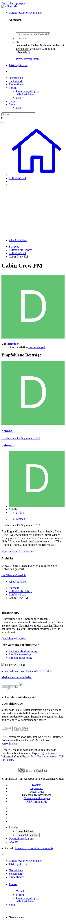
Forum (12, 87)
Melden (20, 518)
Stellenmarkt (16, 81)
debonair (13, 343)
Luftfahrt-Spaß (36, 347)
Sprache (13, 827)
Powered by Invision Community (34, 848)
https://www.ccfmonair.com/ (17, 551)
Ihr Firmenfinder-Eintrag (23, 651)
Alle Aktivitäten (25, 94)
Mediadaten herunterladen (16, 677)
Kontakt (36, 784)
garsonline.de (9, 743)
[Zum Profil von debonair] (33, 337)
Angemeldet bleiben (27, 45)
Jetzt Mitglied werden (13, 638)
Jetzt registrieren (18, 65)
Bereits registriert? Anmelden (26, 12)
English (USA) (25, 831)
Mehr (19, 97)
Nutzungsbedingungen (37, 798)
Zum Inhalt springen (13, 3)
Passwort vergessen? (28, 58)
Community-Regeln (27, 91)
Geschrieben (20, 438)
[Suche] (2, 122)
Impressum (36, 788)
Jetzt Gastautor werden (44, 756)
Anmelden (23, 52)
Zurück (20, 891)
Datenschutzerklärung (21, 838)
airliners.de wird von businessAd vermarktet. (27, 671)
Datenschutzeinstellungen (37, 794)
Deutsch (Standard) (28, 835)
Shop (12, 101)
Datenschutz (37, 791)
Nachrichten (16, 77)
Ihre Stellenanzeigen (20, 654)
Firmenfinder (16, 84)
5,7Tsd (20, 512)
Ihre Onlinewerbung (20, 657)
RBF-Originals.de (36, 801)
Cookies (13, 841)
